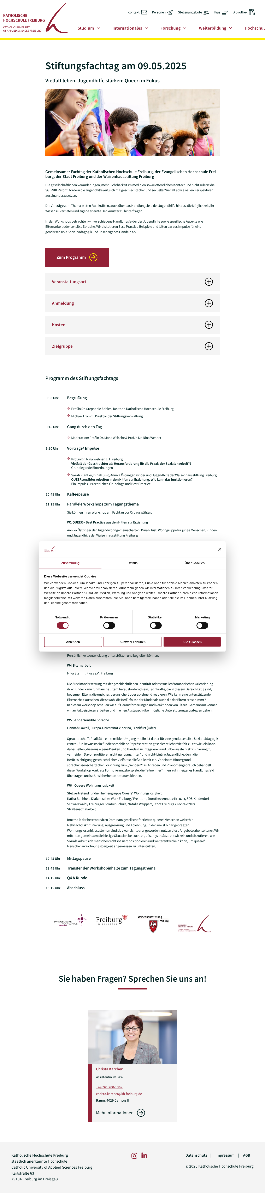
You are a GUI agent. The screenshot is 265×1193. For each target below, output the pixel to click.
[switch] (109, 625)
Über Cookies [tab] (195, 563)
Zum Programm (71, 257)
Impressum (225, 1155)
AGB (246, 1155)
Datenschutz (196, 1155)
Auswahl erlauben (132, 642)
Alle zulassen (192, 642)
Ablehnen (73, 642)
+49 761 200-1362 (109, 1087)
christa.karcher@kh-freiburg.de (119, 1093)
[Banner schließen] (219, 549)
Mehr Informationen (115, 1113)
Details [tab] (133, 563)
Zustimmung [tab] (70, 563)
